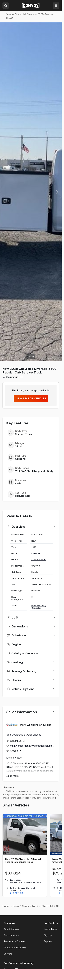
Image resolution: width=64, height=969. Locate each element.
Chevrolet (36, 553)
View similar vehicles (31, 398)
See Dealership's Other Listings (23, 734)
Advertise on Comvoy (15, 947)
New (16, 906)
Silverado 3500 (38, 559)
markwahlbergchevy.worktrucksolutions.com (32, 745)
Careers (8, 953)
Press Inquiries (11, 935)
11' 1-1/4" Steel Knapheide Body (34, 471)
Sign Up (48, 935)
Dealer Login (50, 929)
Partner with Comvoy (14, 941)
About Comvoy (11, 929)
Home (5, 906)
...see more (12, 775)
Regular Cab (22, 495)
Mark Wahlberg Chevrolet (38, 606)
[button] (57, 191)
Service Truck (23, 434)
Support (48, 941)
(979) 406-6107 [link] (16, 893)
